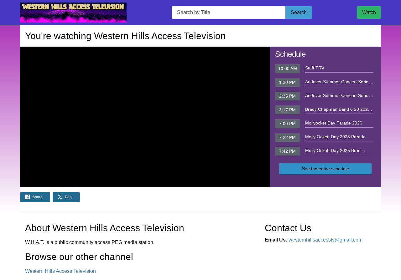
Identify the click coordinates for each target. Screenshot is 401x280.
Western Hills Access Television (60, 271)
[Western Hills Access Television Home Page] (73, 13)
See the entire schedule (325, 168)
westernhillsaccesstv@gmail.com (325, 239)
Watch (369, 12)
